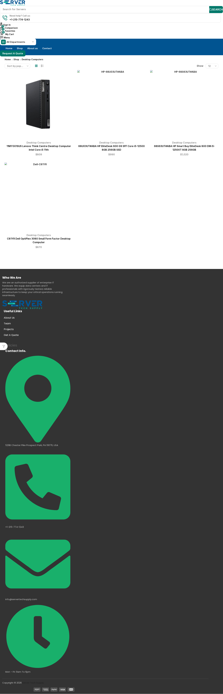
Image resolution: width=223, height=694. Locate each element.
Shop (16, 59)
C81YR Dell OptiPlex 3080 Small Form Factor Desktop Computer (39, 240)
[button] (5, 25)
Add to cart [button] (38, 105)
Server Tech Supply (33, 682)
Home (8, 59)
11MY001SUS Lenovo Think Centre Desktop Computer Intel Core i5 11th (39, 148)
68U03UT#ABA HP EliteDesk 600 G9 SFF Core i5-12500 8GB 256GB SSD (111, 148)
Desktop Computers (39, 142)
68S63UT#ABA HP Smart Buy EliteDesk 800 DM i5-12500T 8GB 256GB (184, 148)
